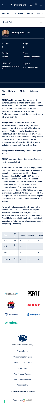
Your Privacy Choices (22, 374)
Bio (3, 91)
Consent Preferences (22, 357)
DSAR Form (22, 368)
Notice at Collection (22, 380)
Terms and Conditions (22, 363)
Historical (33, 91)
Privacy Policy (22, 351)
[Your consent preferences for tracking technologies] (4, 401)
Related (12, 91)
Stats (39, 13)
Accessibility (22, 385)
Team (29, 13)
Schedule (19, 13)
